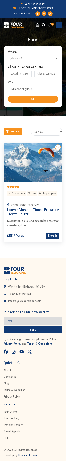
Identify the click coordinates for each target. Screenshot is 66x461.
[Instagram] (13, 351)
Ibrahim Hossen (27, 455)
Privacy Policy (12, 344)
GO (33, 99)
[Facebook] (6, 351)
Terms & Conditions (39, 344)
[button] (59, 25)
